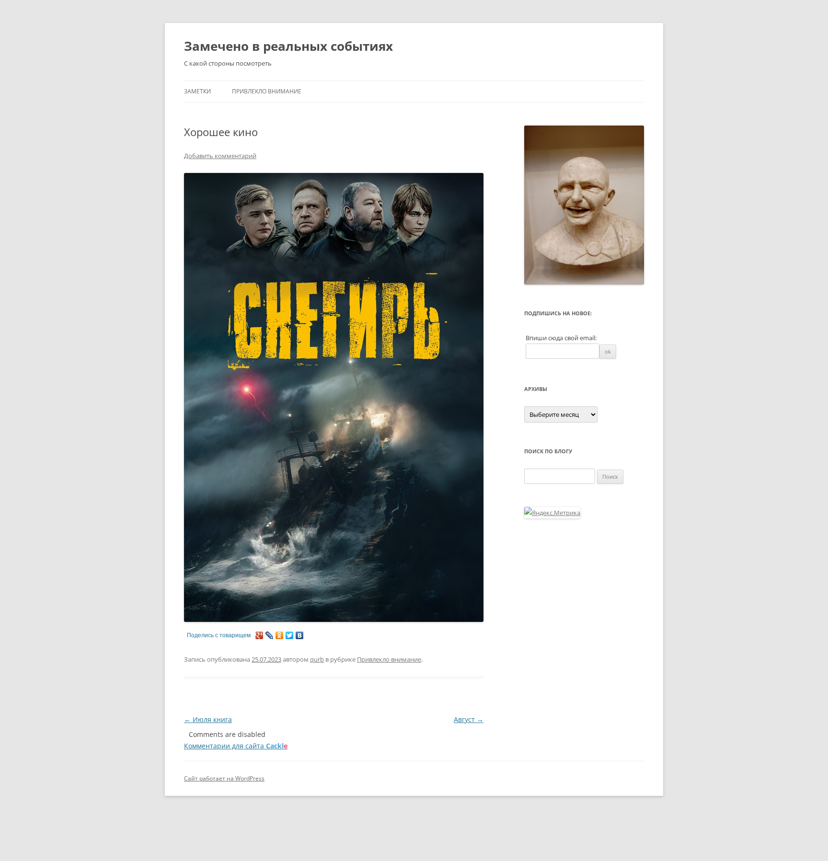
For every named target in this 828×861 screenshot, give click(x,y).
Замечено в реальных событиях (288, 46)
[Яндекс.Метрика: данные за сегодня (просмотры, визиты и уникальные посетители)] (552, 512)
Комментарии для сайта (236, 745)
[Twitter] (290, 635)
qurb (317, 659)
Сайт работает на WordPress (224, 778)
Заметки (197, 91)
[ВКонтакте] (300, 635)
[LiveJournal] (269, 635)
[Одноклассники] (280, 635)
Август (468, 719)
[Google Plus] (259, 635)
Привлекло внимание (266, 91)
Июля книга (208, 719)
